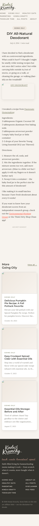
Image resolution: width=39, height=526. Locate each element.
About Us (30, 480)
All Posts (22, 19)
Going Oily (14, 13)
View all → (32, 265)
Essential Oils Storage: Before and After (17, 410)
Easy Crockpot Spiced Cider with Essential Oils (18, 357)
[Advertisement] (19, 242)
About (33, 19)
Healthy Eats (29, 13)
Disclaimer (31, 486)
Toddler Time (7, 19)
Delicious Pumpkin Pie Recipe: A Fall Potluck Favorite (15, 303)
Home (3, 13)
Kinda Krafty (21, 16)
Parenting (5, 16)
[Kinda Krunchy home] (19, 449)
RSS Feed (30, 490)
